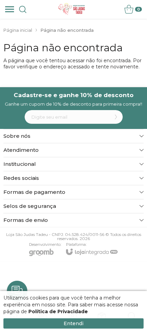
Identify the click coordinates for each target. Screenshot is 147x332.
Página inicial (17, 30)
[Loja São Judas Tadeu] (71, 9)
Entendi (73, 323)
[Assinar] (116, 117)
